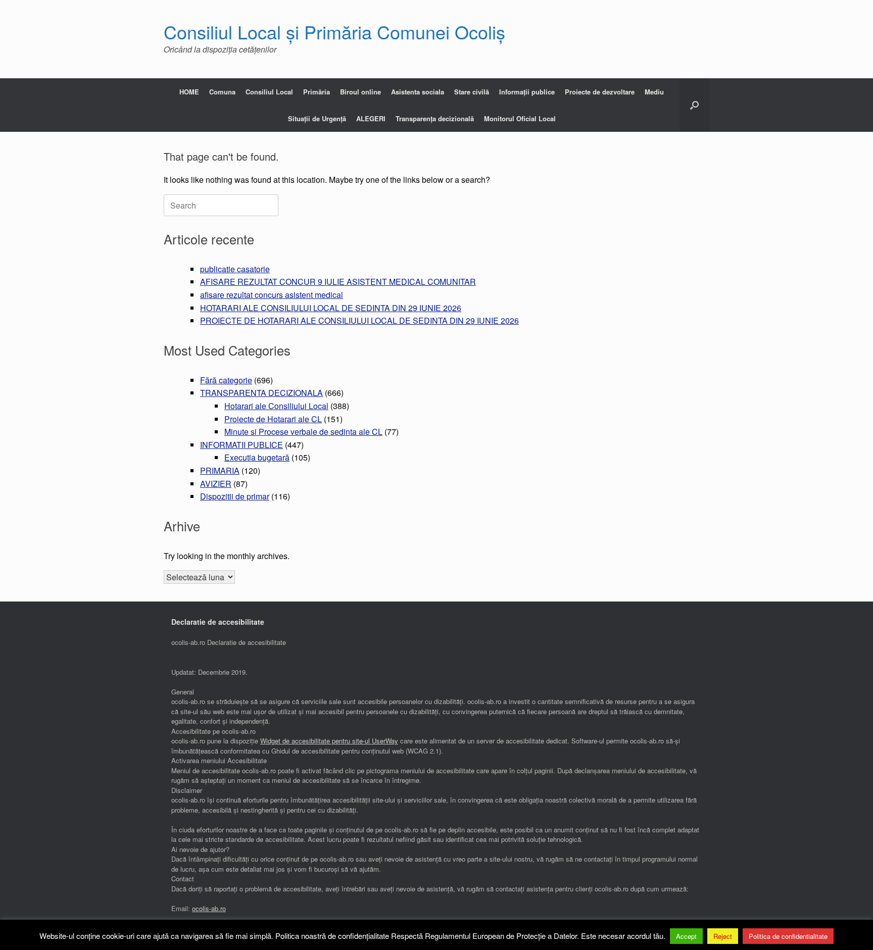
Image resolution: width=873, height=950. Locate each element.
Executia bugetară (256, 457)
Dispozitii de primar (234, 496)
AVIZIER (215, 483)
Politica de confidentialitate (788, 936)
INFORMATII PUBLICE (241, 445)
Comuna (222, 91)
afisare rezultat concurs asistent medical (271, 295)
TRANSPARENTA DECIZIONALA (261, 392)
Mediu (654, 91)
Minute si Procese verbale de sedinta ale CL (303, 431)
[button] (694, 105)
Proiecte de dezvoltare (600, 91)
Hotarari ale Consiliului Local (276, 406)
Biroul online (360, 91)
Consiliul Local (269, 91)
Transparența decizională (435, 118)
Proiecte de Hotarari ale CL (273, 419)
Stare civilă (471, 91)
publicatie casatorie (235, 269)
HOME (189, 91)
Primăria (316, 91)
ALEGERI (370, 118)
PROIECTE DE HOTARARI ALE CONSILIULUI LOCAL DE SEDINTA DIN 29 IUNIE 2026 (359, 320)
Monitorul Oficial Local (520, 118)
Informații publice (527, 91)
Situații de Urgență (317, 118)
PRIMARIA (219, 470)
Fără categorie (226, 380)
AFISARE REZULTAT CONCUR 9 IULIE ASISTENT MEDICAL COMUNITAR (338, 281)
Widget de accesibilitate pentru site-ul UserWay (329, 740)
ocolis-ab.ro (209, 908)
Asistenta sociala (417, 91)
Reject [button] (722, 936)
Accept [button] (686, 936)
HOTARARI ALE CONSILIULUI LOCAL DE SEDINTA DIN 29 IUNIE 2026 (330, 308)
